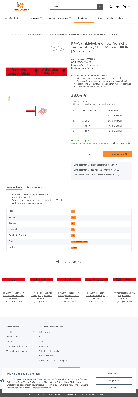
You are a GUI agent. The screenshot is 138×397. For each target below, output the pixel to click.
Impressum (44, 345)
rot (73, 211)
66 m (74, 217)
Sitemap (42, 341)
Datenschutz (44, 331)
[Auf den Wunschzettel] (61, 48)
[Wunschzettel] (117, 6)
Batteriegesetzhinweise (49, 350)
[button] (111, 6)
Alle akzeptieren (113, 373)
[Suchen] (100, 7)
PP (73, 229)
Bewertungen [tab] (34, 186)
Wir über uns (12, 336)
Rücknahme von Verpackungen (53, 360)
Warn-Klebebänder (89, 64)
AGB (41, 336)
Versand (94, 103)
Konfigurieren (113, 380)
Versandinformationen (16, 350)
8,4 (73, 235)
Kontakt (9, 341)
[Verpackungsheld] (21, 6)
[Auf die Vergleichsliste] (54, 48)
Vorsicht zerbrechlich (79, 241)
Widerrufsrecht (46, 355)
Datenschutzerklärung (41, 388)
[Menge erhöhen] (96, 154)
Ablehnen (113, 387)
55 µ (73, 223)
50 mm (74, 247)
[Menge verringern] (74, 154)
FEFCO (9, 331)
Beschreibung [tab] (14, 186)
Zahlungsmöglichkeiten (16, 345)
